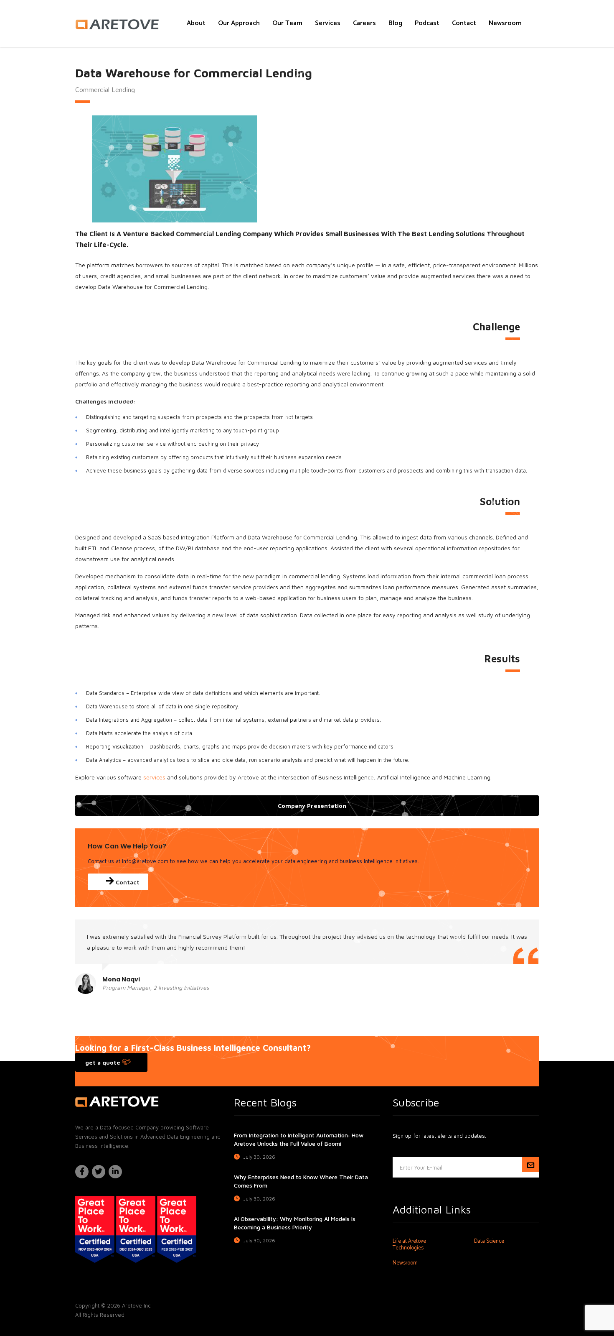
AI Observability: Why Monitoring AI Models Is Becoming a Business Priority (294, 1223)
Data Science (489, 1241)
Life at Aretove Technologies (409, 1245)
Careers (364, 23)
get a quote (103, 1062)
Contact (464, 23)
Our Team (287, 23)
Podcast (427, 23)
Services (327, 23)
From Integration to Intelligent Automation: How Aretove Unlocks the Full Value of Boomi (298, 1139)
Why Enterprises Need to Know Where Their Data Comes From (301, 1181)
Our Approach (239, 23)
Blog (395, 23)
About (196, 23)
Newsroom (505, 23)
